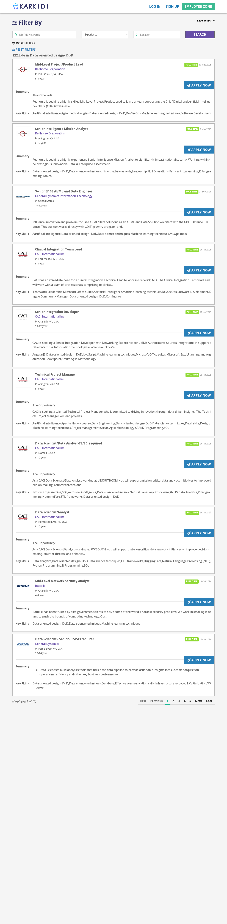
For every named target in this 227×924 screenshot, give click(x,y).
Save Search (205, 20)
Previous (156, 701)
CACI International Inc (49, 254)
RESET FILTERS (25, 49)
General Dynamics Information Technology (63, 196)
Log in (154, 6)
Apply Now (200, 85)
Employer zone (198, 6)
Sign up (172, 6)
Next (198, 701)
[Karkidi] (31, 6)
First (143, 701)
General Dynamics (47, 644)
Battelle (40, 586)
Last (209, 701)
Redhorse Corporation (50, 69)
